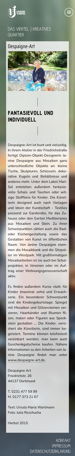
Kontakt (63, 440)
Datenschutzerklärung (50, 451)
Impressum (61, 446)
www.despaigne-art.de (26, 360)
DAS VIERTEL (18, 29)
